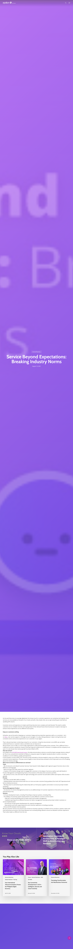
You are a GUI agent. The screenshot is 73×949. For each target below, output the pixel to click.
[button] (69, 3)
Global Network (9, 879)
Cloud (29, 877)
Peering (15, 879)
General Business (36, 351)
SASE (42, 877)
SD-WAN (30, 879)
